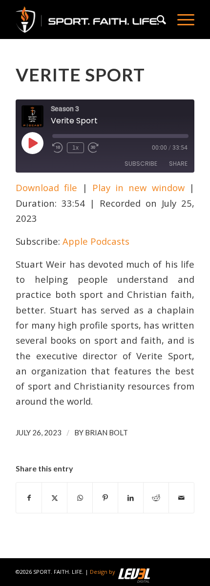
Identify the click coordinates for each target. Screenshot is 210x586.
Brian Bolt (106, 432)
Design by (102, 571)
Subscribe (141, 163)
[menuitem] (157, 19)
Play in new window (138, 187)
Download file (46, 187)
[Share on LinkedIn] (130, 498)
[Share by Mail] (181, 498)
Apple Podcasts (96, 241)
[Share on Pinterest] (105, 498)
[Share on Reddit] (156, 498)
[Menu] (181, 19)
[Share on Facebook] (29, 498)
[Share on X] (54, 498)
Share (178, 163)
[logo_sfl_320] (87, 19)
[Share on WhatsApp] (79, 498)
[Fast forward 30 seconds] (93, 147)
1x (75, 147)
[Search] (157, 19)
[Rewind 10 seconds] (57, 147)
